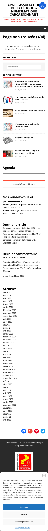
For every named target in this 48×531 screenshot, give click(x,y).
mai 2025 (7, 328)
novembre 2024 (9, 339)
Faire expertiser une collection (30, 110)
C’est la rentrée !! (19, 257)
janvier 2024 (8, 366)
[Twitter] (43, 431)
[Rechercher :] (24, 67)
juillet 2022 (7, 411)
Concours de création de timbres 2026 (27, 125)
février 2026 (8, 304)
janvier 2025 (8, 334)
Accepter (24, 507)
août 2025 (7, 319)
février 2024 (8, 363)
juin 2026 (7, 292)
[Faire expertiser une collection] (8, 116)
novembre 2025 (9, 313)
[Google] (30, 431)
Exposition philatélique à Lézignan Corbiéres (27, 151)
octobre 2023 (8, 375)
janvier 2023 (8, 402)
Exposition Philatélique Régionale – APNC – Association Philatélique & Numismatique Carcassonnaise (21, 265)
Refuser (24, 514)
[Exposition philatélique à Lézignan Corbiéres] (8, 156)
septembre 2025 (10, 316)
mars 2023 (7, 396)
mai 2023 (7, 390)
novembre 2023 (9, 372)
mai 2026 (7, 295)
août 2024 (7, 345)
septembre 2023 (10, 378)
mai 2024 (7, 354)
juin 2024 (7, 351)
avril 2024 (7, 357)
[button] (44, 475)
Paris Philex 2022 (16, 276)
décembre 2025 (9, 310)
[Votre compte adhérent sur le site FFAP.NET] (8, 102)
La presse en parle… (25, 137)
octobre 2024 (8, 342)
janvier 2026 (8, 307)
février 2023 (8, 399)
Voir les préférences (24, 522)
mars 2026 (7, 301)
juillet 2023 (7, 384)
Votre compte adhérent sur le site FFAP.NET (29, 98)
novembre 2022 (9, 405)
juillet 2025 (7, 322)
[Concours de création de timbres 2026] (8, 129)
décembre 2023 (9, 369)
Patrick (6, 257)
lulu (4, 276)
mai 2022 (7, 417)
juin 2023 (7, 387)
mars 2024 (7, 360)
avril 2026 (7, 298)
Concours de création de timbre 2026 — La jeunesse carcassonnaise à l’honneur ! (29, 84)
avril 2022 (7, 420)
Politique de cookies (22, 527)
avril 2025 (7, 330)
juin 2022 (7, 414)
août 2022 (7, 408)
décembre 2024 (9, 336)
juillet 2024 (7, 348)
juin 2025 (7, 325)
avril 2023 (7, 393)
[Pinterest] (36, 431)
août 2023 (7, 381)
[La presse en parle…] (8, 142)
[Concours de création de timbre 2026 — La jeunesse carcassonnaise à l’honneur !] (8, 87)
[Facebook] (23, 431)
